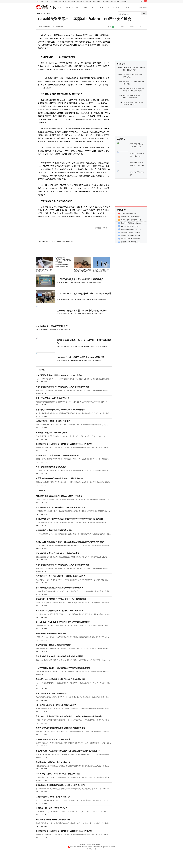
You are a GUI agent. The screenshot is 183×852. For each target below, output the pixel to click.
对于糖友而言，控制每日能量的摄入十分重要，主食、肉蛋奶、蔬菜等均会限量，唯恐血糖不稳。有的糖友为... (73, 603)
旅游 (64, 1)
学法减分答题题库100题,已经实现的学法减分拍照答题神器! (59, 656)
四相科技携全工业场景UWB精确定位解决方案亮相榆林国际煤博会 (62, 387)
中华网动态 (112, 847)
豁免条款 (100, 847)
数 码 (93, 7)
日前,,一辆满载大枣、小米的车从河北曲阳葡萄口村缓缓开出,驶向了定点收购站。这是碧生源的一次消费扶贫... (73, 648)
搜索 (144, 13)
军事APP (117, 1)
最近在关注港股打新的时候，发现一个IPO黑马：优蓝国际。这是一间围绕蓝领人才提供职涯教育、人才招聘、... (73, 425)
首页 (37, 1)
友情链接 (106, 847)
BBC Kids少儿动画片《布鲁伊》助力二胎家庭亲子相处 (58, 774)
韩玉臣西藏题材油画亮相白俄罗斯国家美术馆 (54, 530)
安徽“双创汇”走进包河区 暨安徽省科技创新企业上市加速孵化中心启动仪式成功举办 (69, 716)
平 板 (109, 7)
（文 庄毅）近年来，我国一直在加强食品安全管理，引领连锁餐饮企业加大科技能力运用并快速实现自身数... (72, 470)
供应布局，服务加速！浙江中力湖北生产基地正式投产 (82, 310)
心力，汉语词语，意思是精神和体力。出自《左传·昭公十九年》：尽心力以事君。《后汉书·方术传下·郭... (71, 436)
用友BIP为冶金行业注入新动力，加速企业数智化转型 (57, 455)
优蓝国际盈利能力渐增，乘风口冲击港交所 (53, 421)
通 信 (85, 7)
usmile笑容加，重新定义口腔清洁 (51, 326)
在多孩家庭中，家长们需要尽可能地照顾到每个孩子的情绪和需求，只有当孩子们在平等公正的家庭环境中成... (73, 777)
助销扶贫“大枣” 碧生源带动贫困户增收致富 (53, 645)
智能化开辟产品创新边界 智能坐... (131, 232)
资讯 (42, 1)
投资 (78, 1)
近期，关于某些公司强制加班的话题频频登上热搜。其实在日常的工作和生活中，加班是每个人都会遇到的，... (73, 557)
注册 (140, 1)
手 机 (101, 7)
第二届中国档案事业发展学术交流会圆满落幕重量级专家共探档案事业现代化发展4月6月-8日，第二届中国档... (73, 413)
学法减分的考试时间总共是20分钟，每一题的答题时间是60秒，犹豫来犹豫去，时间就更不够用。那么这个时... (73, 660)
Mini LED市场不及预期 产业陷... (130, 226)
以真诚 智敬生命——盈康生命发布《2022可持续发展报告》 (60, 478)
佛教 (98, 1)
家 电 (77, 7)
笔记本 (118, 7)
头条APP (125, 1)
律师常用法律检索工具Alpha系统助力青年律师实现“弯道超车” (61, 507)
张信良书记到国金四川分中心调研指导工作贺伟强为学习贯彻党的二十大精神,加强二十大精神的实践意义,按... (72, 823)
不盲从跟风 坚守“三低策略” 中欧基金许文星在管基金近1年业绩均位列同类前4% (68, 751)
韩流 (107, 1)
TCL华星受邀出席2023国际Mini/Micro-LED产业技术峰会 (59, 375)
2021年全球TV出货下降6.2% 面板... (131, 220)
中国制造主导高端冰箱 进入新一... (131, 235)
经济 (69, 1)
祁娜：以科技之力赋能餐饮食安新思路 (51, 467)
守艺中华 (93, 1)
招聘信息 (90, 847)
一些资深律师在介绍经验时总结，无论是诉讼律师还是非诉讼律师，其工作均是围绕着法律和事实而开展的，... (73, 511)
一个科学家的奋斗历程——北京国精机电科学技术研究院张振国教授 (63, 668)
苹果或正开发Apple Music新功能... (131, 238)
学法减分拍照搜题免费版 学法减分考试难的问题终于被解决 (59, 588)
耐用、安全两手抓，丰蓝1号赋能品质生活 (52, 398)
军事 (46, 1)
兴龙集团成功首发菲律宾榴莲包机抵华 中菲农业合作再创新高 (60, 679)
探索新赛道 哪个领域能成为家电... (131, 217)
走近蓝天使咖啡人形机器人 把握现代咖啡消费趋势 (80, 279)
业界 (119, 95)
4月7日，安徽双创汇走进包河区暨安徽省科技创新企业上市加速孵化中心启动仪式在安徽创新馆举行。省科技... (73, 720)
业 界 (59, 7)
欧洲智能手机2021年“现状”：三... (131, 242)
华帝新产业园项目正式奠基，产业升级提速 (53, 739)
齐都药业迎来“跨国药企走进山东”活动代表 (53, 762)
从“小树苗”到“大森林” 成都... (129, 213)
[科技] (42, 7)
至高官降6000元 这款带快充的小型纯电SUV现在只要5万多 (59, 611)
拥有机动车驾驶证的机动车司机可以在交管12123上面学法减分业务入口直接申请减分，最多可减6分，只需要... (73, 591)
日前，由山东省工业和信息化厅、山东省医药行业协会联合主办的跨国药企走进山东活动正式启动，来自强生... (73, 766)
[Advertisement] (68, 252)
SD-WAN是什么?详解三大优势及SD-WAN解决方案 (80, 357)
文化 (87, 1)
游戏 (55, 1)
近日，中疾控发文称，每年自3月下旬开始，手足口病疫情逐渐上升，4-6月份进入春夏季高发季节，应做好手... (73, 731)
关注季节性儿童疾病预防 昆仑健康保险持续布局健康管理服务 (60, 728)
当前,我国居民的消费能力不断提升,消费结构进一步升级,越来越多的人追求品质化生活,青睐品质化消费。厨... (72, 402)
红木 (103, 1)
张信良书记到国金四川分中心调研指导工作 (53, 820)
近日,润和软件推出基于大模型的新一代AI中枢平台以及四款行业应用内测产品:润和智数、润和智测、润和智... (72, 447)
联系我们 (84, 847)
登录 (145, 1)
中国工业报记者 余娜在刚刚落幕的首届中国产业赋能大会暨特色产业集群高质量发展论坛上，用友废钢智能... (72, 459)
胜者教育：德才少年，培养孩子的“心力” (52, 433)
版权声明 (95, 847)
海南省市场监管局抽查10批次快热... (131, 229)
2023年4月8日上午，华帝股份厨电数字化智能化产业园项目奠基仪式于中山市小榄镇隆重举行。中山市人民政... (73, 743)
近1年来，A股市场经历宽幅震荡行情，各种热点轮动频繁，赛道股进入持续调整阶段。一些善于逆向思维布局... (73, 754)
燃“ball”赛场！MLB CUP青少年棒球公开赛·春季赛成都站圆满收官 (63, 622)
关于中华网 (73, 847)
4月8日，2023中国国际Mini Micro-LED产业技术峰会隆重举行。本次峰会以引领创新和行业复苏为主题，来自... (73, 379)
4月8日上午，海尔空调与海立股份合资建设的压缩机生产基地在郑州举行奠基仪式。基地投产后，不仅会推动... (73, 637)
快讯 (49, 13)
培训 (82, 1)
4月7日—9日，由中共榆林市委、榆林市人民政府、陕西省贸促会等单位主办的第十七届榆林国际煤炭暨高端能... (73, 390)
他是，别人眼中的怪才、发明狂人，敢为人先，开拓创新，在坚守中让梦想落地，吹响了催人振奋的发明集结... (73, 671)
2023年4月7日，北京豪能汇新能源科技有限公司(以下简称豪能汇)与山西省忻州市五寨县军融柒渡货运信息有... (73, 545)
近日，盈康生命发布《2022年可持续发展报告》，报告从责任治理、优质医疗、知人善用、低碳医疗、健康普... (73, 482)
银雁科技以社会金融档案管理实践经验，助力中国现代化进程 (60, 410)
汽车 (51, 1)
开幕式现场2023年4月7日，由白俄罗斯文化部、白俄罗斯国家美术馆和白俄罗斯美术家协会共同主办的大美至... (73, 534)
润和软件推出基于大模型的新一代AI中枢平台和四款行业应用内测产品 (64, 444)
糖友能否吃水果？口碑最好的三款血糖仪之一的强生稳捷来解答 (61, 599)
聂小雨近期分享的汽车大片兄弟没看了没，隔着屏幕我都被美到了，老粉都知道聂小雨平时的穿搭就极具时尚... (73, 708)
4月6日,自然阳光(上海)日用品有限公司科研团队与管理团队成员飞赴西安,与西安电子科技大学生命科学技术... (72, 522)
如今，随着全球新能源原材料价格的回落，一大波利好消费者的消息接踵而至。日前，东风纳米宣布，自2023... (73, 614)
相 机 (127, 7)
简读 (112, 1)
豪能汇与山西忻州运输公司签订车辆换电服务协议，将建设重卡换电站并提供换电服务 (70, 542)
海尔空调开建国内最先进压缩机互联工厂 (52, 633)
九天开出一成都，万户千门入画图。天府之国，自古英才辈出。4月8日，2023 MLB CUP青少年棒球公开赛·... (72, 625)
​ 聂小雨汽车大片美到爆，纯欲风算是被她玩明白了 (56, 705)
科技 (60, 1)
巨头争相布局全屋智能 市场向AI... (131, 223)
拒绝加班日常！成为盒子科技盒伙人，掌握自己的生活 (57, 553)
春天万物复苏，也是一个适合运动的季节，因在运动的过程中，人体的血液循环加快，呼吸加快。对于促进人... (73, 580)
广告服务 (79, 847)
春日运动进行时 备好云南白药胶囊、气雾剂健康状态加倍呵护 (60, 576)
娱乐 (73, 1)
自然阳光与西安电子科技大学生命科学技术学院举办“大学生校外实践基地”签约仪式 (69, 519)
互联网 (68, 7)
